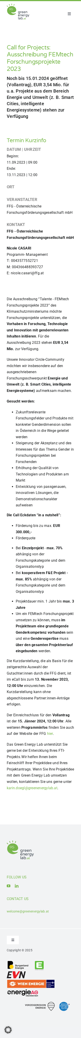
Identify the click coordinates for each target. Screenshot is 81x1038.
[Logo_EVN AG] (16, 972)
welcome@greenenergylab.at (28, 911)
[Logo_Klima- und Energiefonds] (64, 1003)
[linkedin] (16, 886)
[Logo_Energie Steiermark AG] (39, 962)
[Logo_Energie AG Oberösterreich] (23, 990)
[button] (8, 1030)
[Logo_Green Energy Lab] (18, 5)
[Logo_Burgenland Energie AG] (18, 962)
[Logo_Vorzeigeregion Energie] (40, 1003)
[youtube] (8, 886)
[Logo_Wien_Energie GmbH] (31, 981)
